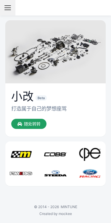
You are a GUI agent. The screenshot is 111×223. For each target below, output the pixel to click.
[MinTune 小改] (55, 7)
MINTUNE (69, 207)
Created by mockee (55, 213)
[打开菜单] (7, 7)
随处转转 (32, 123)
